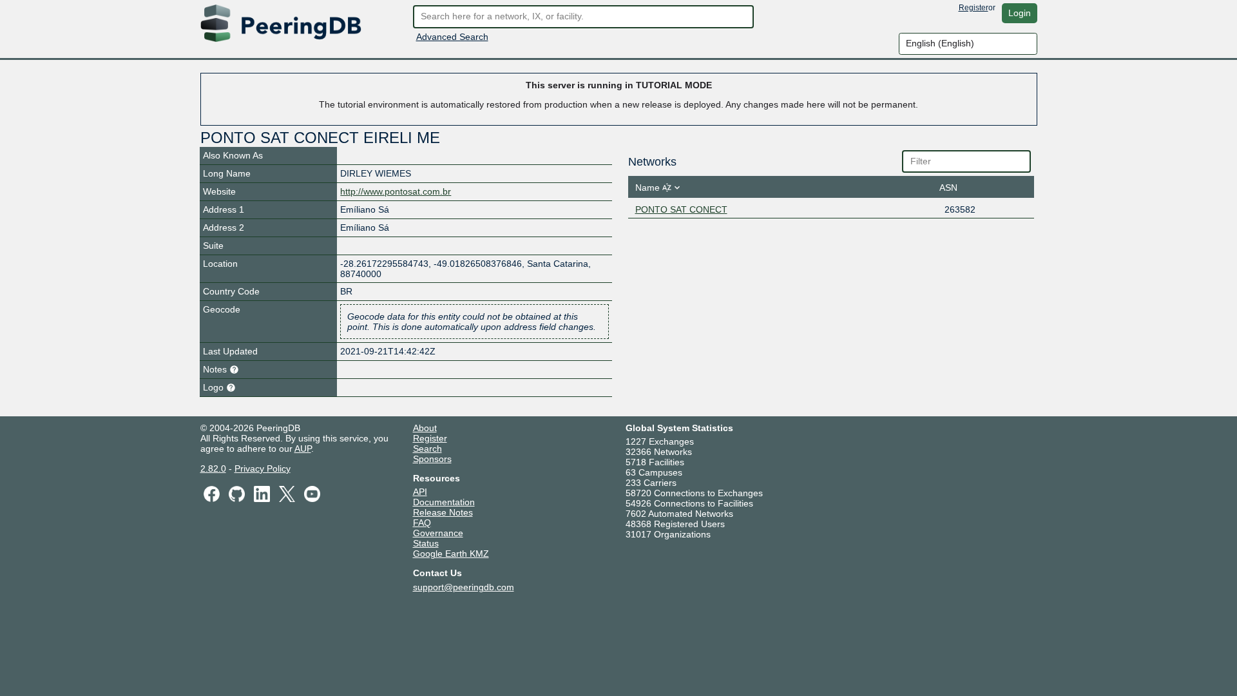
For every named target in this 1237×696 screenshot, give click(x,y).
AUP (302, 448)
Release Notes (443, 512)
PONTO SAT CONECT (681, 209)
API (420, 492)
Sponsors (432, 459)
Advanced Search (452, 37)
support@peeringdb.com (463, 587)
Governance (438, 533)
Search (427, 448)
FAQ (422, 522)
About (425, 428)
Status (426, 543)
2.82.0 (213, 468)
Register (973, 7)
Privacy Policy (263, 468)
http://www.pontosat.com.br (395, 191)
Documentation (444, 502)
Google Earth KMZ (451, 553)
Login (1019, 13)
